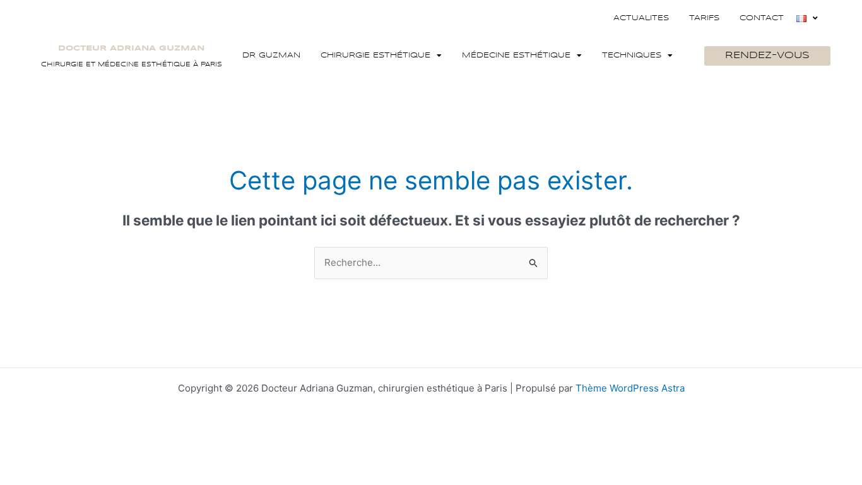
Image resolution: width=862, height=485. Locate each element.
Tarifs (704, 18)
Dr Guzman (271, 55)
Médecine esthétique (516, 55)
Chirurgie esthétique (375, 55)
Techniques (631, 55)
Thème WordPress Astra (630, 388)
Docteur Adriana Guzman (131, 48)
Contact (762, 18)
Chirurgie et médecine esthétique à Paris (131, 64)
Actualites (641, 18)
